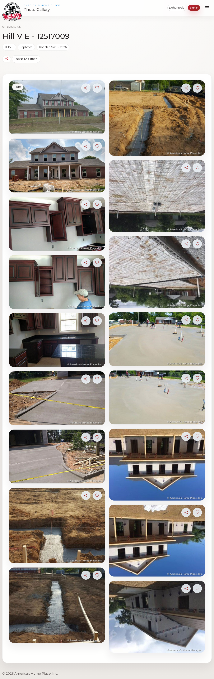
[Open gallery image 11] (157, 196)
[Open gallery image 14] (157, 397)
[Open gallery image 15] (157, 465)
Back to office (26, 59)
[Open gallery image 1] (57, 107)
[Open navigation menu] (207, 7)
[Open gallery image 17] (157, 617)
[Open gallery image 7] (57, 456)
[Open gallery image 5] (57, 340)
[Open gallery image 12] (157, 272)
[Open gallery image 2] (57, 165)
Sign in (194, 7)
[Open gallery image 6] (57, 398)
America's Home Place (42, 5)
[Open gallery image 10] (157, 118)
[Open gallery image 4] (57, 282)
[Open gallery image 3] (57, 224)
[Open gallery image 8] (57, 525)
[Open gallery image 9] (57, 605)
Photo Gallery (37, 10)
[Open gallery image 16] (157, 541)
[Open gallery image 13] (157, 339)
